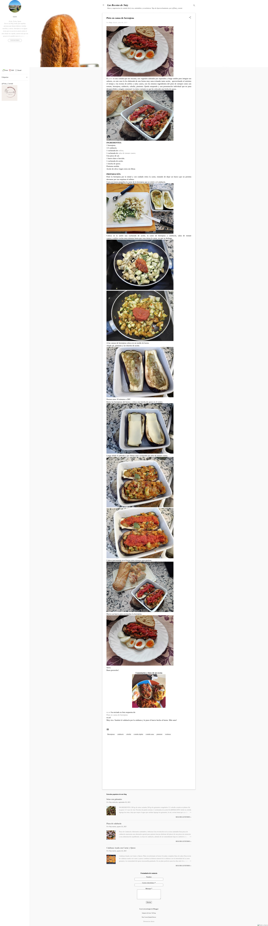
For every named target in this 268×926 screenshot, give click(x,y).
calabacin (120, 734)
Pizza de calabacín (113, 823)
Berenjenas (111, 734)
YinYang (154, 913)
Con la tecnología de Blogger (148, 909)
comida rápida (138, 734)
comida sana (150, 734)
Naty (15, 17)
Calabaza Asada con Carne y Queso (120, 847)
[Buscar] (194, 6)
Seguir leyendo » (183, 817)
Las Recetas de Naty (117, 5)
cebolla (128, 734)
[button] (190, 17)
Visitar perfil (15, 40)
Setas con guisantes (114, 799)
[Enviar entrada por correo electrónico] (107, 730)
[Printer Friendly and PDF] (12, 71)
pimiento (159, 734)
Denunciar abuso (148, 921)
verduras (168, 734)
